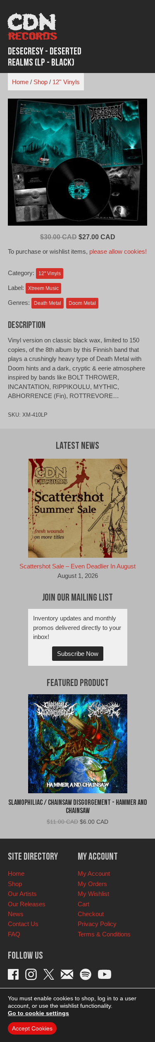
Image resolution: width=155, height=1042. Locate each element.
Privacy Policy (97, 923)
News (16, 913)
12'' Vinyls (66, 81)
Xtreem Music (43, 288)
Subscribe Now (77, 653)
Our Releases (26, 904)
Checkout (91, 913)
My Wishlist (93, 893)
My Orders (92, 883)
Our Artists (22, 893)
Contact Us (23, 923)
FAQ (14, 934)
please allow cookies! (118, 251)
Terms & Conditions (104, 934)
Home (20, 81)
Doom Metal (82, 303)
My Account (94, 873)
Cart (83, 904)
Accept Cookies (32, 1028)
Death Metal (47, 303)
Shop (40, 81)
